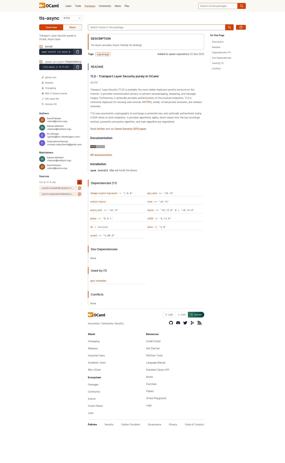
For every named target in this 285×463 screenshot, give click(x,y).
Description (218, 41)
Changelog (50, 88)
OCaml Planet (95, 405)
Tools (78, 5)
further (101, 128)
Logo (149, 405)
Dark (183, 314)
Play (127, 5)
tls (91, 226)
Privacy (173, 424)
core (149, 201)
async (150, 210)
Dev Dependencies (221, 58)
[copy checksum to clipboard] (79, 188)
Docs (72, 27)
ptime (93, 218)
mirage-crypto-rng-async (104, 193)
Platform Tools (154, 355)
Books (149, 376)
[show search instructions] (241, 27)
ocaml (93, 235)
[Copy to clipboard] (77, 52)
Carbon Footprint (130, 424)
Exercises (151, 383)
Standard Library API (157, 369)
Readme (49, 82)
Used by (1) (218, 63)
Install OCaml (153, 341)
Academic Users (97, 362)
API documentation (101, 154)
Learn (68, 5)
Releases (93, 348)
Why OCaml (94, 369)
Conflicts (216, 68)
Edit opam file (52, 98)
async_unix (96, 210)
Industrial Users (96, 355)
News (118, 5)
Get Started (153, 348)
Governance (154, 424)
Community (105, 5)
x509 (150, 218)
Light (170, 314)
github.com (50, 77)
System (198, 314)
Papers (150, 391)
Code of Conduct (194, 424)
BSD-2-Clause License (56, 93)
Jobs (90, 413)
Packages (90, 5)
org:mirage (103, 54)
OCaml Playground (156, 398)
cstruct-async (98, 201)
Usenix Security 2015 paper (130, 128)
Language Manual (155, 362)
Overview (51, 27)
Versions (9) (51, 104)
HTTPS (147, 102)
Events (92, 398)
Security (109, 424)
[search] (242, 6)
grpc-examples (98, 280)
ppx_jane (152, 193)
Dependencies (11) (221, 52)
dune (150, 226)
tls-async (49, 18)
